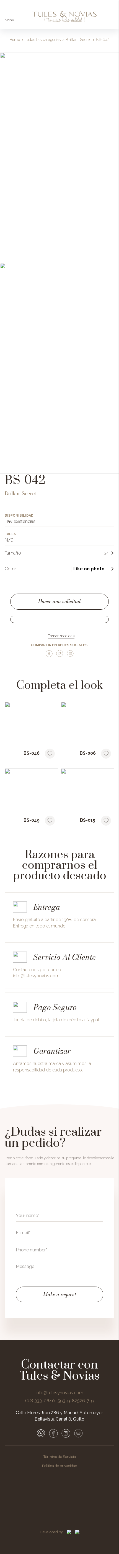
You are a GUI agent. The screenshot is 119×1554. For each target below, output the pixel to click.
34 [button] (106, 553)
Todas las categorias (43, 40)
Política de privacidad (59, 1466)
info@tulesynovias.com (36, 975)
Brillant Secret (78, 40)
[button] (89, 569)
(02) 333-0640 (40, 1401)
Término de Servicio (59, 1456)
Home (14, 40)
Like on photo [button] (89, 568)
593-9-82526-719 (76, 1401)
